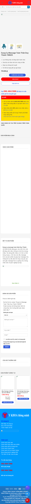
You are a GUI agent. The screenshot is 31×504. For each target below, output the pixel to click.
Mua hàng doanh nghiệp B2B (9, 452)
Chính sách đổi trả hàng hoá (9, 446)
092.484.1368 (10, 91)
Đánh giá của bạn (8, 312)
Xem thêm (15, 283)
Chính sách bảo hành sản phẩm (10, 444)
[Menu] (2, 2)
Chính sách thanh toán (7, 448)
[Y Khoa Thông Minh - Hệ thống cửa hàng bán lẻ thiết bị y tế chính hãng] (15, 3)
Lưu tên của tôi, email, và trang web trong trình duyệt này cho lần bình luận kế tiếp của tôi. (14, 341)
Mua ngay (15, 79)
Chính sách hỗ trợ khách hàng (10, 450)
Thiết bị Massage (12, 11)
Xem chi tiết (8, 110)
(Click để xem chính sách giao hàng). (14, 116)
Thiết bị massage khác (23, 11)
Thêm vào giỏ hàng (17, 75)
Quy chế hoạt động (6, 425)
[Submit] (28, 7)
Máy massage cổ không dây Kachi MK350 (7, 392)
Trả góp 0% (15, 83)
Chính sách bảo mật (7, 442)
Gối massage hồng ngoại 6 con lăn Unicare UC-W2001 (23, 393)
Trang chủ (3, 11)
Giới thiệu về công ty (7, 423)
